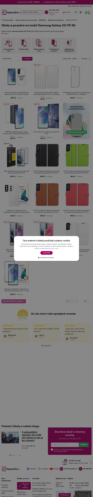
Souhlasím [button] (46, 253)
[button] (46, 257)
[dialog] (46, 248)
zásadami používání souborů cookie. (48, 248)
